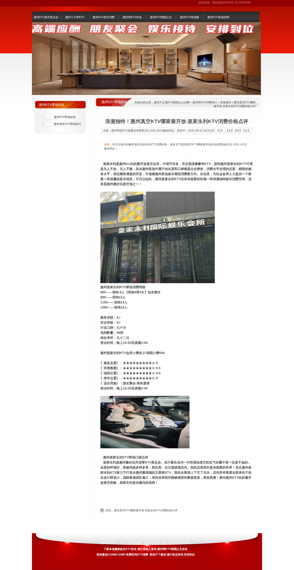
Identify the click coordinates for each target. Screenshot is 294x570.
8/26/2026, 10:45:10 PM (236, 2)
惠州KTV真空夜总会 (46, 17)
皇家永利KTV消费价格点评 (161, 510)
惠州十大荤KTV (74, 17)
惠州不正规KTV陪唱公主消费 (171, 102)
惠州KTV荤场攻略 (130, 542)
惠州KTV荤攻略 (189, 17)
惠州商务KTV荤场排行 (67, 124)
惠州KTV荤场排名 (65, 117)
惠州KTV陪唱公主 (161, 17)
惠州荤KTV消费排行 (204, 102)
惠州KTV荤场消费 (155, 542)
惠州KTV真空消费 (103, 17)
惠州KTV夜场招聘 (218, 17)
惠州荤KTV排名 (132, 17)
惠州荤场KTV (109, 542)
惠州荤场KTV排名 (180, 542)
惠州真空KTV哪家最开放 (129, 510)
